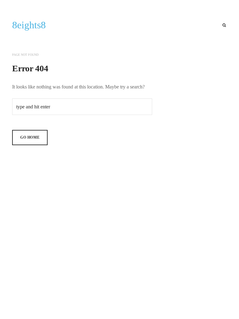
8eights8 (29, 25)
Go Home (30, 137)
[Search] (224, 25)
